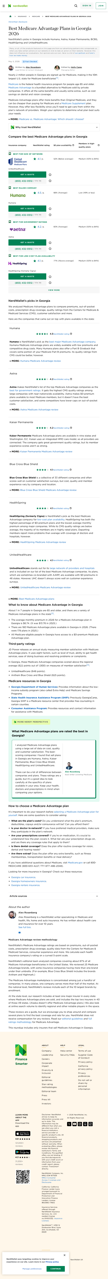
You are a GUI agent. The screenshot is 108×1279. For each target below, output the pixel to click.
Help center (66, 1051)
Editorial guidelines (47, 1078)
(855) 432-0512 (23, 181)
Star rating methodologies (49, 1085)
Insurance (22, 16)
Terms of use (84, 1051)
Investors (46, 1103)
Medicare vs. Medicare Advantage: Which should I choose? (51, 119)
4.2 (39, 226)
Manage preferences (31, 1269)
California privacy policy (85, 1067)
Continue (55, 1269)
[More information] (73, 145)
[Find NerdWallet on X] (69, 1124)
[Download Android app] (22, 1152)
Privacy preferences (84, 1074)
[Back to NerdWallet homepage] (10, 16)
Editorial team (49, 1091)
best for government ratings (25, 390)
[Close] (64, 1255)
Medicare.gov (75, 862)
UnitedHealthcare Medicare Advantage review (45, 587)
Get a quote (27, 174)
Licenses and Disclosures (51, 1181)
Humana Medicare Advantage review (40, 361)
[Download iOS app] (22, 1133)
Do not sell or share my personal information (85, 1084)
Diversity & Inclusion (47, 1071)
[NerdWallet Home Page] (18, 5)
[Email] (19, 933)
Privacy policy (85, 1062)
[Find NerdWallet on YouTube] (74, 1124)
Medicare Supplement (73, 103)
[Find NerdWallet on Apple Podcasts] (85, 1124)
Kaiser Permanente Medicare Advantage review (46, 451)
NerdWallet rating (61, 334)
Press (44, 1095)
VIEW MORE (54, 290)
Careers (46, 1059)
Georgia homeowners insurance (28, 881)
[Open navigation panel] (3, 6)
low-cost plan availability (50, 519)
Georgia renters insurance (25, 885)
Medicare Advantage (19, 87)
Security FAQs (67, 1055)
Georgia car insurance (23, 877)
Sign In (87, 6)
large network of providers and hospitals (72, 568)
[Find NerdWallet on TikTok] (90, 1124)
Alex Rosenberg (27, 912)
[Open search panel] (76, 6)
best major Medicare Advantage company (72, 341)
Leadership (47, 1055)
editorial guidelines (72, 1018)
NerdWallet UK (76, 1260)
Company (46, 1051)
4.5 (39, 192)
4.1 (39, 158)
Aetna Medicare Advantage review (39, 409)
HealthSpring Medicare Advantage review (43, 542)
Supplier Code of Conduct (85, 1056)
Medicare (36, 16)
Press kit (46, 1099)
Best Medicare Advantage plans (36, 599)
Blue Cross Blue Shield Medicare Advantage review (48, 490)
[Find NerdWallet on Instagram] (80, 1124)
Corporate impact (47, 1064)
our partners (80, 53)
